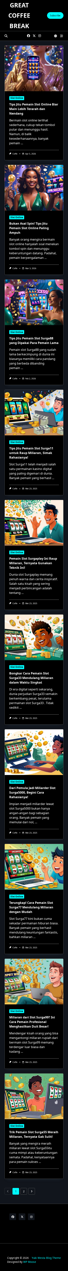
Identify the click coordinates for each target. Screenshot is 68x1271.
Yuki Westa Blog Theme (46, 1258)
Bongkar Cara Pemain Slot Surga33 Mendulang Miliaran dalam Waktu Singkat (31, 678)
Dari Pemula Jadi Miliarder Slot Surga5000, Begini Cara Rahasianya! (32, 792)
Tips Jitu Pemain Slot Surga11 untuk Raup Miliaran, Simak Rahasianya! (31, 453)
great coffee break (19, 15)
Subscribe (55, 15)
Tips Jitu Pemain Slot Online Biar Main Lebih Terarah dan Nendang (33, 109)
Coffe (14, 153)
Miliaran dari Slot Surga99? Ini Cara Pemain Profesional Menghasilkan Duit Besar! (32, 1022)
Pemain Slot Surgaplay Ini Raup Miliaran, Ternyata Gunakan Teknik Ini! (33, 563)
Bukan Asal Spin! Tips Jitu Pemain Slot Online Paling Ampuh (29, 228)
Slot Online (16, 98)
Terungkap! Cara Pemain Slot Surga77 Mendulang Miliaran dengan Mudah (31, 907)
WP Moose (29, 1262)
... (22, 143)
